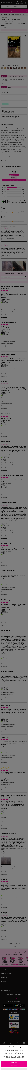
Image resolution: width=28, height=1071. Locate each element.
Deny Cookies (14, 1065)
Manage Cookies (14, 1069)
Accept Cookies (14, 1062)
